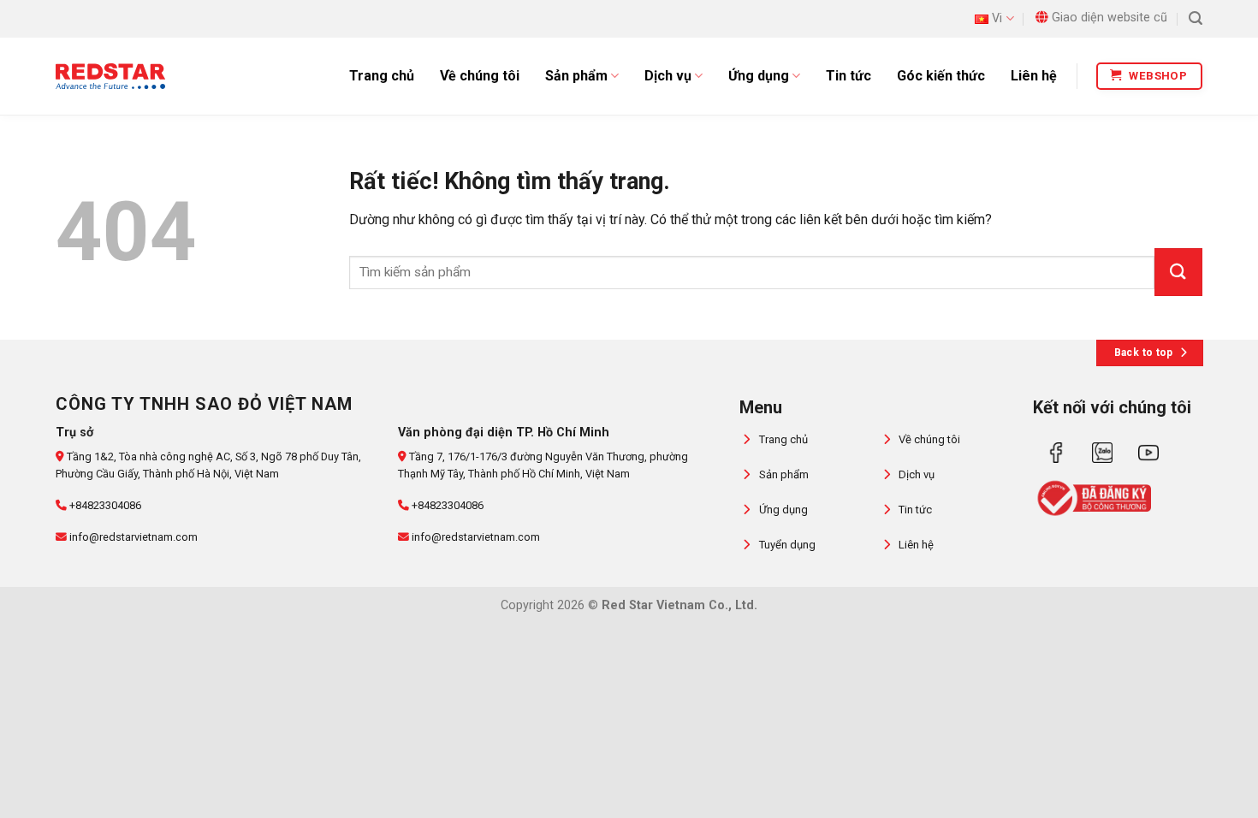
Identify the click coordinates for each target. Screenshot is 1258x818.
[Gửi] (1178, 272)
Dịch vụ (667, 76)
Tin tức (848, 76)
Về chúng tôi (479, 76)
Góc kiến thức (941, 76)
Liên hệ (1034, 76)
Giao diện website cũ (1109, 17)
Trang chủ (381, 76)
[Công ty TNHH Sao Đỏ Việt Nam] (110, 76)
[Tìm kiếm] (1195, 18)
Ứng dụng (758, 76)
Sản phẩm (576, 76)
